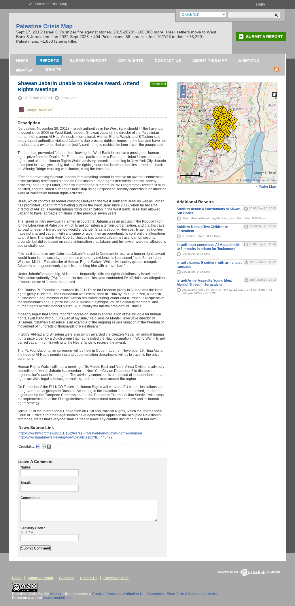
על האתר (53, 69)
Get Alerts (130, 60)
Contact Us (168, 60)
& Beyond (248, 60)
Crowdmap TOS (115, 578)
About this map (209, 60)
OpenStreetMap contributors (257, 180)
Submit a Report (264, 36)
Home (22, 60)
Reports (49, 60)
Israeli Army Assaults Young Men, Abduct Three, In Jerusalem (204, 282)
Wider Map (267, 187)
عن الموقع (24, 69)
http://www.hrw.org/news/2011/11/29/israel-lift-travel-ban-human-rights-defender (80, 433)
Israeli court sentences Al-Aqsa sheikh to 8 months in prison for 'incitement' (208, 247)
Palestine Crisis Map (51, 4)
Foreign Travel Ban (38, 110)
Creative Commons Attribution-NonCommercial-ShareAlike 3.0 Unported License (155, 594)
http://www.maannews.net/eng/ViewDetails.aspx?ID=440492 (65, 437)
